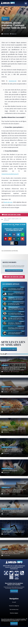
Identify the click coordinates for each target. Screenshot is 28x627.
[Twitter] (11, 573)
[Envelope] (17, 577)
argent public (15, 218)
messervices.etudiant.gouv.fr (10, 174)
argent (9, 218)
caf (20, 218)
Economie (5, 18)
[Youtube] (17, 573)
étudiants (6, 220)
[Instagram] (11, 577)
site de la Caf (12, 81)
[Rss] (22, 573)
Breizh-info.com (8, 202)
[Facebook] (6, 573)
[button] (25, 3)
